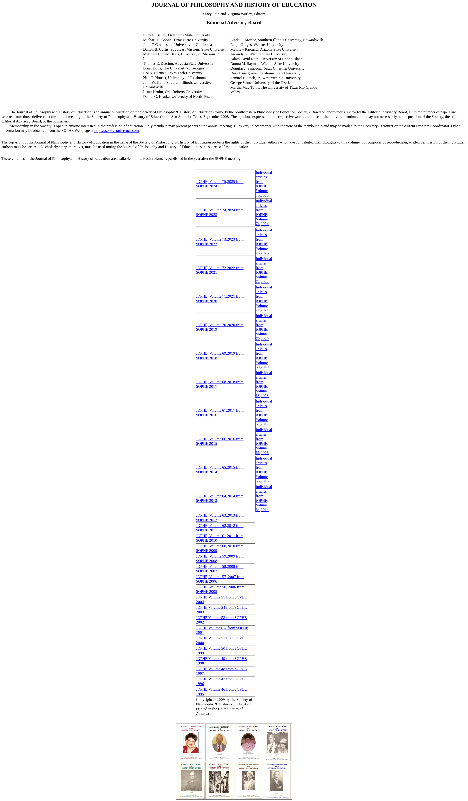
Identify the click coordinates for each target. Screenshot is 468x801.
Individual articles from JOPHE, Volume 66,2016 (264, 441)
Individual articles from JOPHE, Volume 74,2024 (264, 212)
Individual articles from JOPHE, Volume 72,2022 (264, 270)
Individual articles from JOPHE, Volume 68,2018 (264, 384)
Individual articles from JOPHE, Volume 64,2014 (264, 498)
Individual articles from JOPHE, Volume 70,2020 (264, 327)
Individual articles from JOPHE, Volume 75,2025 (264, 183)
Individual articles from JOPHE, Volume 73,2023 (264, 241)
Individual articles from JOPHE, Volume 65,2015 (264, 469)
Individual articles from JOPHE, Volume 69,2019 (264, 355)
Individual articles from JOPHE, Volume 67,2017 (264, 412)
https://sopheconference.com (116, 130)
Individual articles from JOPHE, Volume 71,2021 (264, 298)
